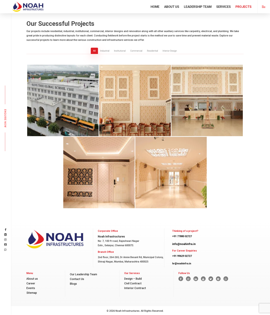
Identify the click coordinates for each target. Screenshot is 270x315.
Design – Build (133, 278)
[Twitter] (210, 278)
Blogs (73, 283)
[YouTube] (203, 278)
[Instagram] (188, 278)
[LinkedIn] (195, 278)
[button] (263, 6)
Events (30, 288)
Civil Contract (133, 283)
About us (32, 278)
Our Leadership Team (83, 274)
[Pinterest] (218, 278)
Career (30, 283)
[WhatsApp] (225, 278)
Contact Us (77, 279)
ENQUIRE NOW (5, 118)
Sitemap (31, 292)
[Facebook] (180, 278)
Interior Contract (135, 288)
